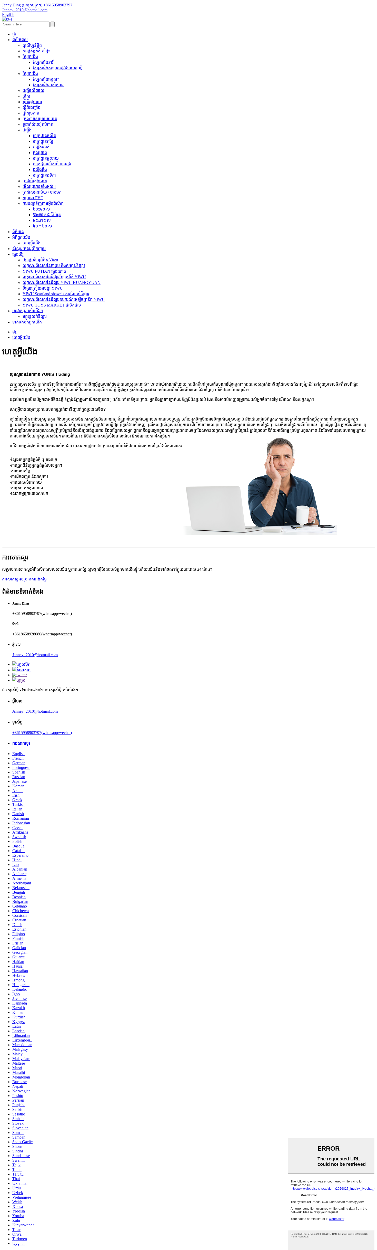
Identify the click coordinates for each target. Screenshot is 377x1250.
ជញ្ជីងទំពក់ (41, 147)
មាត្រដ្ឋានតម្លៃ (43, 141)
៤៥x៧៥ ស (42, 220)
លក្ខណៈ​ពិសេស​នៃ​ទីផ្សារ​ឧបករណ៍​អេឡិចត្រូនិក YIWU (64, 299)
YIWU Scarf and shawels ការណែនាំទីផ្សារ (56, 294)
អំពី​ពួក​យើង (21, 237)
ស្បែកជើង (30, 56)
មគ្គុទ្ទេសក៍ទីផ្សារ (35, 316)
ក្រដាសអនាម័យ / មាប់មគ (42, 192)
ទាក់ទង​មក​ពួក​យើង (27, 322)
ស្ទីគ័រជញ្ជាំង (32, 107)
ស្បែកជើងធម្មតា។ (46, 79)
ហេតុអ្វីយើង (32, 243)
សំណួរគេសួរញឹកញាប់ (29, 248)
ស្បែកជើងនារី (43, 62)
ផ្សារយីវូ (18, 254)
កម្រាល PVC (33, 198)
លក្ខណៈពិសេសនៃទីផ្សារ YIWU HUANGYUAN (62, 282)
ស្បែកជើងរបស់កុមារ (48, 85)
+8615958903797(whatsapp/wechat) (42, 732)
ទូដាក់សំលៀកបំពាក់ (38, 124)
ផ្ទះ (14, 34)
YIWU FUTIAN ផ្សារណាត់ (44, 271)
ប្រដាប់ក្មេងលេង (35, 181)
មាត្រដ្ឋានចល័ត (44, 135)
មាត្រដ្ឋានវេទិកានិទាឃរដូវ (52, 164)
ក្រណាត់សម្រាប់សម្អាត (40, 119)
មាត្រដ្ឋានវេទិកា (44, 175)
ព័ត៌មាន (18, 232)
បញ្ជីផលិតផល (33, 90)
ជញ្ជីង (27, 130)
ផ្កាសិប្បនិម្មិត (32, 45)
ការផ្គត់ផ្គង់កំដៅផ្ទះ (36, 51)
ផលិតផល (20, 39)
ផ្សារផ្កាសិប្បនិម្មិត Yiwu (40, 260)
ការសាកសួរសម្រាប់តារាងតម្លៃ (24, 579)
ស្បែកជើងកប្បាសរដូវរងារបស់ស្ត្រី (58, 68)
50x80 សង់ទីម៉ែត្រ (47, 215)
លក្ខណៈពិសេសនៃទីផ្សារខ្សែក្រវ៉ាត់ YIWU (54, 277)
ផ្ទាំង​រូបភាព (31, 113)
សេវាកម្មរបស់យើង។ (27, 311)
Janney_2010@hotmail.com (35, 655)
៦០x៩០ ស (41, 209)
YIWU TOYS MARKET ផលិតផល (52, 305)
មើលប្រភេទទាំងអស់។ (39, 186)
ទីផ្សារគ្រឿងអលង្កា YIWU (43, 288)
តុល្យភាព (40, 152)
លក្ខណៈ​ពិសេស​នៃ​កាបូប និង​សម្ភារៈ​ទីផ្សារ (54, 265)
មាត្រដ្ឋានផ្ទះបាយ (46, 158)
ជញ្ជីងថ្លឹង (40, 169)
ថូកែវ (26, 96)
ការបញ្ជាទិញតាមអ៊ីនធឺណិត (43, 203)
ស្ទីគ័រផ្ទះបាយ (32, 102)
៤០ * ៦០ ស (42, 226)
